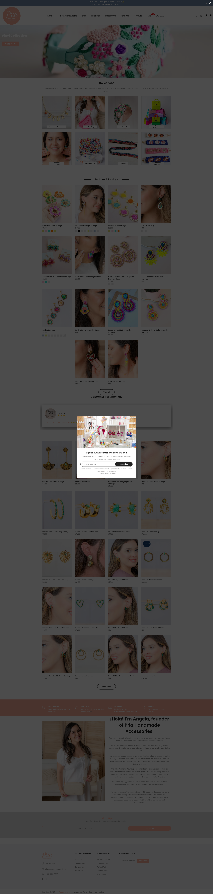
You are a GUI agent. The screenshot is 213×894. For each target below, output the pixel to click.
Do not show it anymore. (108, 473)
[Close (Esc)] (210, 3)
